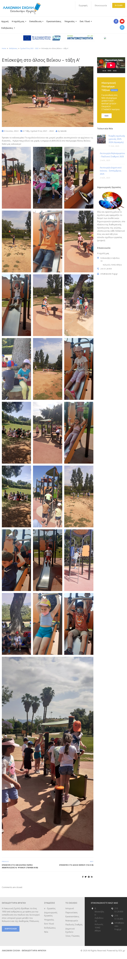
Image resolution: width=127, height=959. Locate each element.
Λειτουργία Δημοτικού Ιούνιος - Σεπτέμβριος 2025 (111, 170)
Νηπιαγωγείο (71, 920)
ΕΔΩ (106, 115)
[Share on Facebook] (82, 877)
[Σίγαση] (119, 70)
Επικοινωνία (101, 5)
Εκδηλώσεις (7, 27)
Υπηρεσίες (69, 21)
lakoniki (63, 131)
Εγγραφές (83, 5)
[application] (111, 65)
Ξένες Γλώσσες (72, 936)
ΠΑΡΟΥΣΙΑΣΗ (11, 929)
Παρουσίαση (71, 912)
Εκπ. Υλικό (85, 21)
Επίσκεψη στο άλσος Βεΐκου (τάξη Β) (76, 865)
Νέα (46, 932)
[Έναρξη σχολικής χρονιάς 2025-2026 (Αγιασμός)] (101, 138)
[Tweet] (85, 877)
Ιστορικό (69, 908)
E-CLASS (118, 5)
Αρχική (5, 21)
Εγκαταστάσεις (54, 21)
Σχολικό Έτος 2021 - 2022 (42, 131)
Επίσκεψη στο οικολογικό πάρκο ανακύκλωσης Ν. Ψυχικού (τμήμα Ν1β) (20, 866)
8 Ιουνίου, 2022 (11, 131)
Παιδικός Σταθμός (74, 924)
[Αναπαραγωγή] (100, 70)
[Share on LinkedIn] (92, 877)
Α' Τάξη (26, 131)
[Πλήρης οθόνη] (122, 70)
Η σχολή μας (18, 21)
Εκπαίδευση (35, 21)
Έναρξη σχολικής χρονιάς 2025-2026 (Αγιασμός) (117, 139)
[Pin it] (89, 877)
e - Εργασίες (50, 908)
